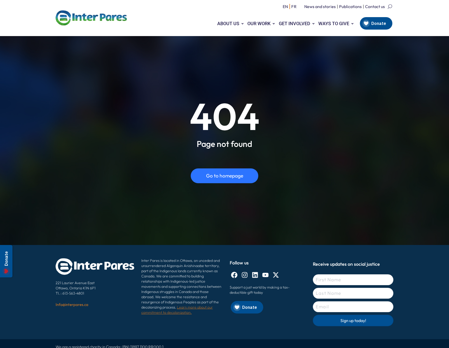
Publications (350, 6)
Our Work (258, 23)
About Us (228, 23)
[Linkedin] (255, 274)
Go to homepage (224, 176)
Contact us (375, 6)
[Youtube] (265, 274)
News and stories (320, 6)
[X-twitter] (275, 274)
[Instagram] (244, 274)
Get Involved (294, 23)
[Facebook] (234, 274)
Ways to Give (333, 23)
